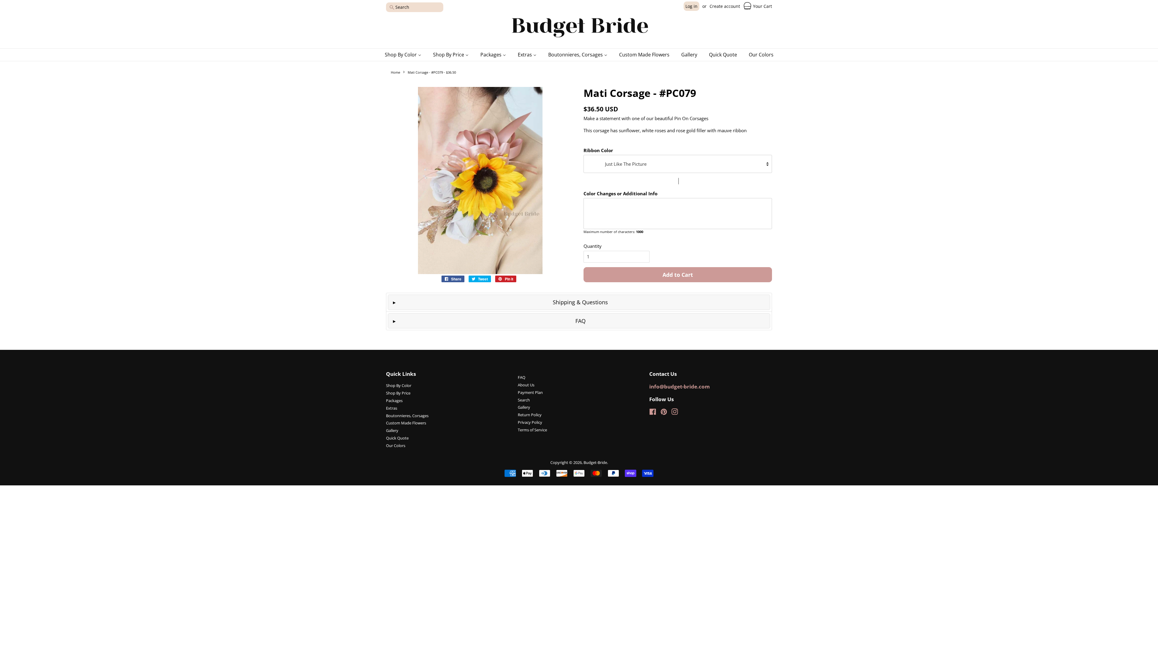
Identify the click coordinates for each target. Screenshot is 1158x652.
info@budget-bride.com (679, 386)
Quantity (593, 246)
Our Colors (761, 54)
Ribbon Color (598, 150)
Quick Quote (723, 54)
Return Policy (530, 414)
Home (395, 72)
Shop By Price (449, 54)
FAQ (580, 320)
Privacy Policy (530, 422)
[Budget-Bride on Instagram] (674, 413)
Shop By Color (401, 54)
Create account (725, 6)
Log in (691, 6)
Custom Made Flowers (644, 54)
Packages (491, 54)
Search (524, 400)
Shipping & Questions (580, 302)
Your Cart (762, 6)
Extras (525, 54)
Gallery (689, 54)
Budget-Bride (595, 462)
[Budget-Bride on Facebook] (652, 413)
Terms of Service (532, 430)
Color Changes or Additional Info (620, 193)
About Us (526, 385)
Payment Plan (530, 392)
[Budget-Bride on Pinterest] (663, 413)
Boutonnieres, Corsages (576, 54)
